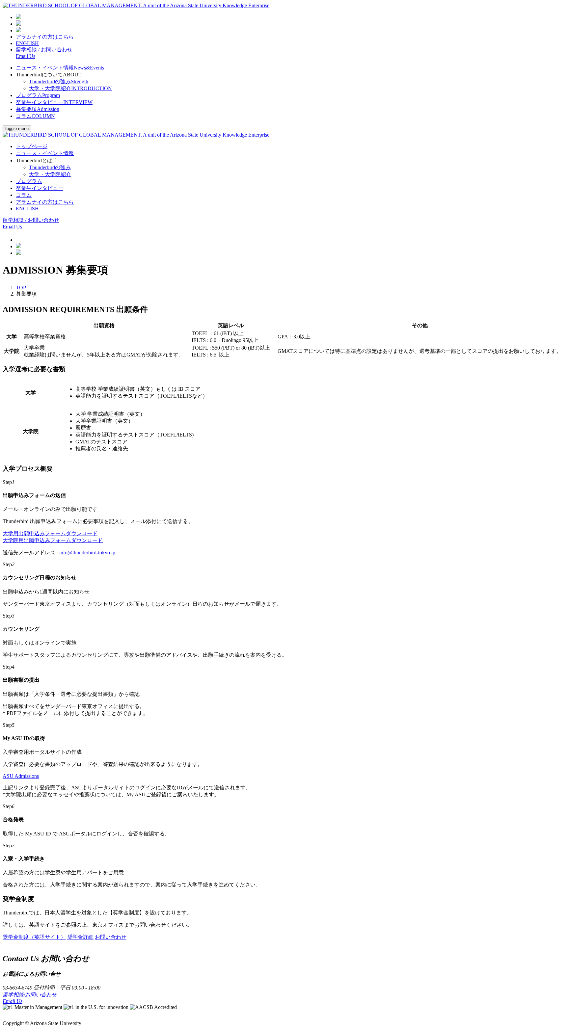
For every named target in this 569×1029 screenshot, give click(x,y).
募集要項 (37, 109)
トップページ (31, 146)
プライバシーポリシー (29, 1013)
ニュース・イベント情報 (60, 67)
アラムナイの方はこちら (45, 37)
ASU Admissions (21, 776)
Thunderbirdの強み (58, 81)
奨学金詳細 (80, 937)
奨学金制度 (34, 937)
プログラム (38, 95)
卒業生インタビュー (54, 102)
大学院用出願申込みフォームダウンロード (53, 540)
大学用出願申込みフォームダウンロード (50, 533)
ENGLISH (27, 43)
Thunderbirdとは (34, 160)
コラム (35, 116)
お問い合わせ (110, 937)
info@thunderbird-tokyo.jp (87, 552)
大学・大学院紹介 (70, 88)
